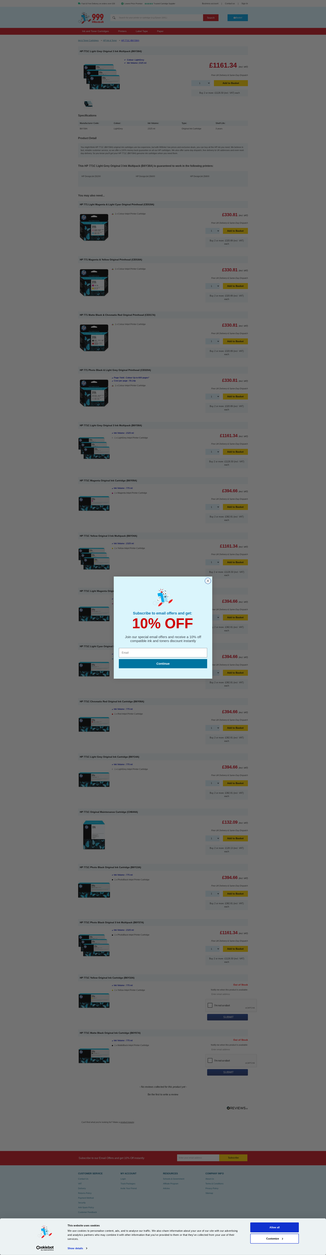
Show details (75, 1248)
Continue (163, 663)
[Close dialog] (208, 581)
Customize (272, 1238)
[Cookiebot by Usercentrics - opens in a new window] (45, 1248)
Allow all (274, 1227)
